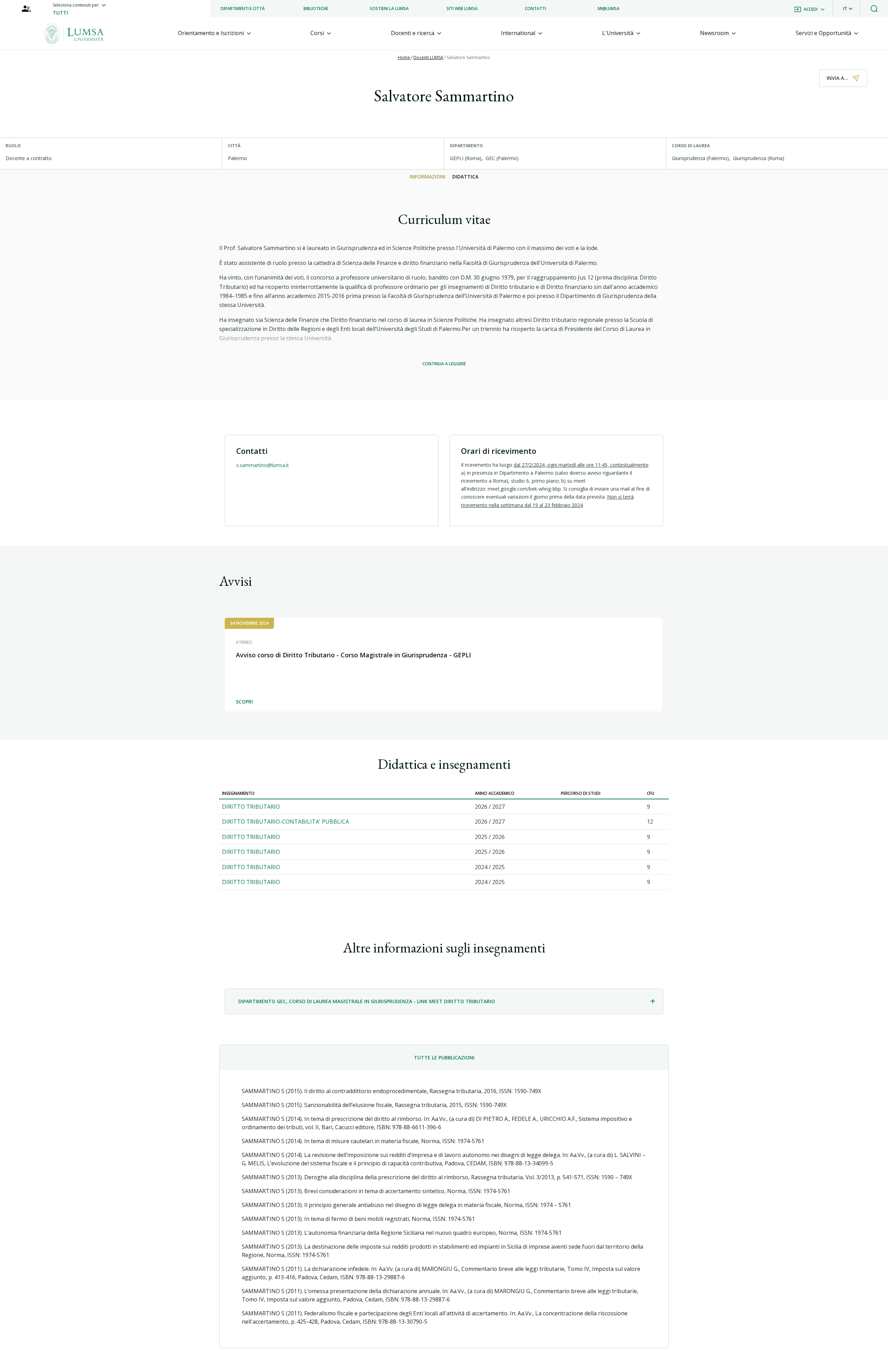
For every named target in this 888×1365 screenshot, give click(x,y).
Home (404, 57)
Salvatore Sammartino (468, 57)
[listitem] (242, 8)
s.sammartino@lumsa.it (262, 465)
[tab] (214, 33)
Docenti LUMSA (428, 57)
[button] (848, 8)
